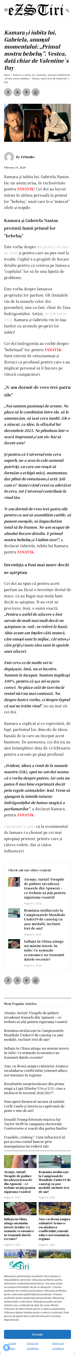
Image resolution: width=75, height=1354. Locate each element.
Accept (37, 1334)
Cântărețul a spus (19, 826)
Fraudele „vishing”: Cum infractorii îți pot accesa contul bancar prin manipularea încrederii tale (34, 1142)
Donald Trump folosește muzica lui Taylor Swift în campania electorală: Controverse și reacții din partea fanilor (35, 1124)
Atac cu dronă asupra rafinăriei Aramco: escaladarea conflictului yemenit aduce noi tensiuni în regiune (54, 1229)
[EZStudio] (10, 157)
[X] (17, 92)
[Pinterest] (26, 92)
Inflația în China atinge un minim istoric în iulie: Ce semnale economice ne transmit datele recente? (44, 950)
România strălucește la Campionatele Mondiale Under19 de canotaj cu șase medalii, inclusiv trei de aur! (44, 919)
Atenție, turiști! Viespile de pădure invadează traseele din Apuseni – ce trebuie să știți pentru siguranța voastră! (45, 888)
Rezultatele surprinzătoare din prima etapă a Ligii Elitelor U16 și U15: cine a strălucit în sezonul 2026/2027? (34, 1088)
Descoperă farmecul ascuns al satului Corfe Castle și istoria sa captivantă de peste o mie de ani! (34, 1106)
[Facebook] (8, 92)
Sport (7, 74)
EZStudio (28, 157)
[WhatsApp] (36, 92)
